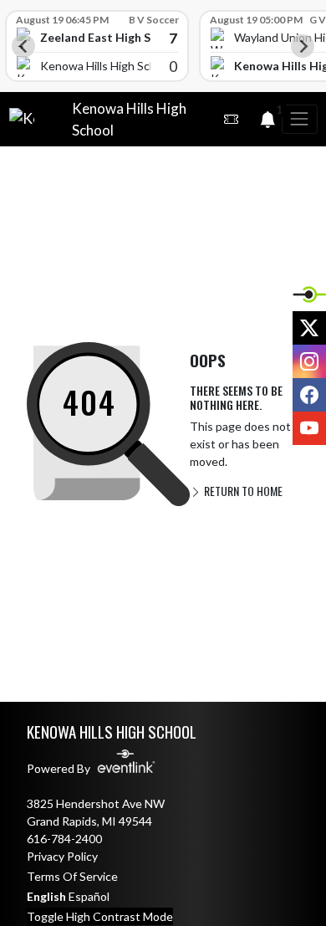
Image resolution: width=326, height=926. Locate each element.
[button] (230, 120)
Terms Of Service (72, 876)
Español (89, 896)
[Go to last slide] (23, 46)
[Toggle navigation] (299, 119)
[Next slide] (302, 46)
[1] (267, 122)
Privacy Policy (62, 856)
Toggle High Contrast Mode (100, 916)
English (46, 896)
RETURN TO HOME (242, 490)
